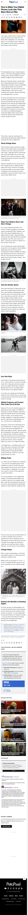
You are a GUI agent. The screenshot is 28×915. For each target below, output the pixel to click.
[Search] (25, 2)
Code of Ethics (13, 898)
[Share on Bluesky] (12, 17)
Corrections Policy (21, 898)
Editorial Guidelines (5, 898)
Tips (3, 14)
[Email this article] (19, 17)
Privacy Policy (18, 901)
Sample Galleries (14, 673)
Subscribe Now (6, 826)
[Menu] (2, 2)
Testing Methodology (10, 901)
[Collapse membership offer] (24, 655)
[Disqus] (13, 791)
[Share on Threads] (9, 17)
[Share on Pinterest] (17, 17)
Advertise (11, 895)
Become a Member (7, 663)
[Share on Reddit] (2, 17)
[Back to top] (24, 878)
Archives (21, 895)
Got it (13, 770)
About (16, 895)
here (12, 631)
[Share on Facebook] (4, 17)
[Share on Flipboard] (14, 17)
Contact (5, 895)
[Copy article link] (21, 17)
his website (16, 630)
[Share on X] (7, 17)
